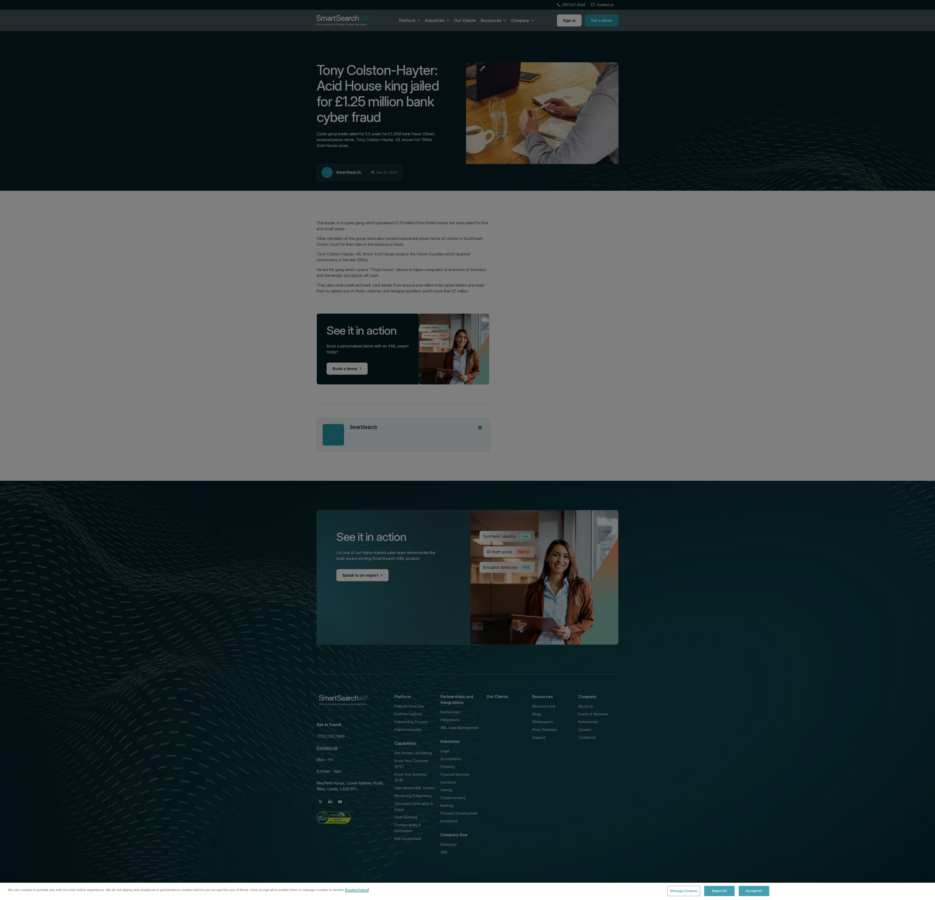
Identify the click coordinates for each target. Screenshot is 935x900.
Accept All (754, 891)
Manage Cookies (683, 891)
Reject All (719, 891)
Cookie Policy (357, 890)
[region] (467, 891)
